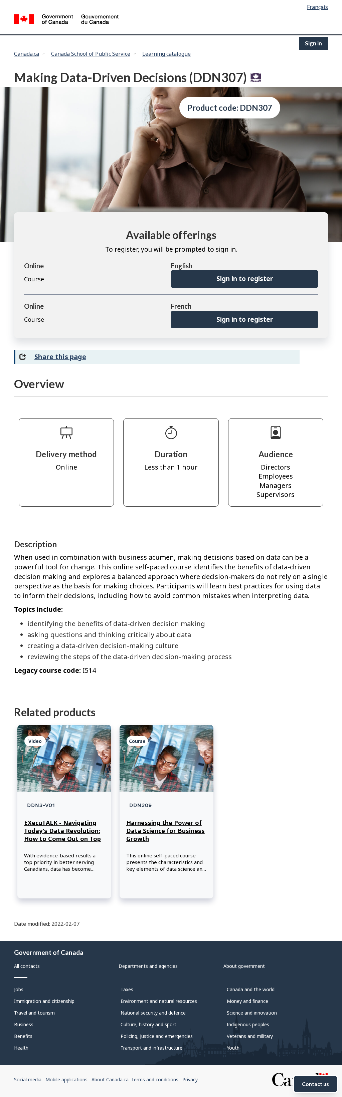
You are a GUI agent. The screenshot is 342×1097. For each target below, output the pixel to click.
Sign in (313, 43)
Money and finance (247, 1001)
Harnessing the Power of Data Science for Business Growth (165, 831)
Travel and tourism (34, 1013)
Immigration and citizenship (44, 1001)
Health (21, 1048)
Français (317, 7)
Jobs (18, 989)
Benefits (23, 1036)
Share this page (60, 356)
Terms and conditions (154, 1079)
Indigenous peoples (248, 1024)
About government (244, 966)
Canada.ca (26, 53)
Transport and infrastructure (151, 1048)
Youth (233, 1048)
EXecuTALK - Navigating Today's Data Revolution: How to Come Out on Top (62, 831)
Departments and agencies (148, 966)
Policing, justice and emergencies (157, 1036)
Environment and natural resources (159, 1001)
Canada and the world (251, 989)
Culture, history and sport (148, 1024)
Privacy (190, 1079)
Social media (27, 1079)
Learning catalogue (166, 53)
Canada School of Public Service (90, 53)
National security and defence (153, 1013)
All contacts (27, 966)
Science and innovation (252, 1013)
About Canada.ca (110, 1079)
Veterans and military (250, 1036)
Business (23, 1024)
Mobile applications (66, 1079)
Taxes (127, 989)
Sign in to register (244, 278)
